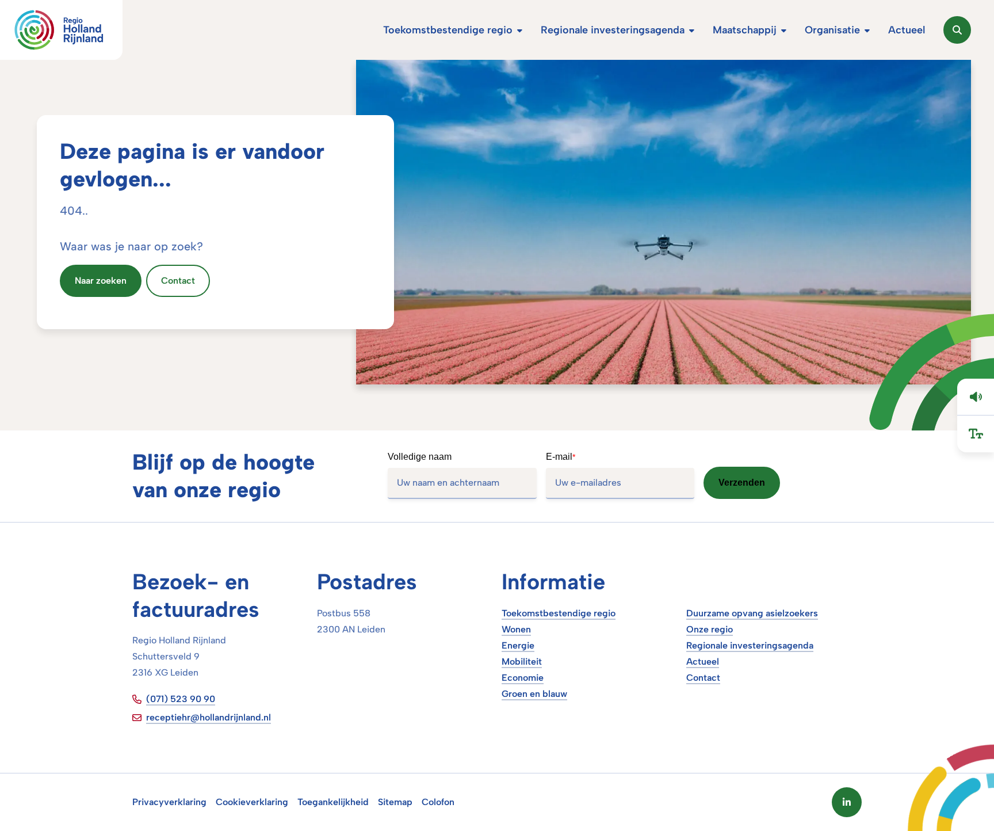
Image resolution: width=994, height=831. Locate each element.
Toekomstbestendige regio (558, 613)
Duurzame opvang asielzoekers (752, 613)
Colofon (438, 801)
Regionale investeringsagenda (749, 645)
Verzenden (741, 482)
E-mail (560, 457)
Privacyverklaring (169, 801)
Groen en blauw (534, 693)
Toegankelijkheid (333, 801)
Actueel (702, 661)
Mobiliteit (522, 661)
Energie (518, 645)
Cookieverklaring (252, 801)
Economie (523, 677)
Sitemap (395, 801)
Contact (703, 677)
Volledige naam (420, 457)
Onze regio (709, 629)
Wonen (516, 629)
